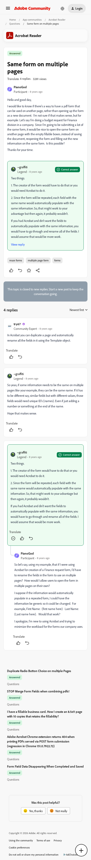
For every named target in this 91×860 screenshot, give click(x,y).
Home (12, 19)
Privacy (58, 840)
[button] (8, 10)
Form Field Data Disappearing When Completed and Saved (45, 766)
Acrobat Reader (57, 19)
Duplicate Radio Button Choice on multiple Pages (39, 671)
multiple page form (38, 260)
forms (57, 260)
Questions (14, 23)
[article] (45, 341)
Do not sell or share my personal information (34, 854)
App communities (32, 19)
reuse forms (15, 260)
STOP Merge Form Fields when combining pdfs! (38, 691)
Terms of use (43, 840)
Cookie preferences (19, 847)
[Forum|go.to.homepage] (32, 8)
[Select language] (62, 8)
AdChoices (72, 854)
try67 (17, 324)
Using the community (21, 840)
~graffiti (22, 167)
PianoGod (20, 87)
